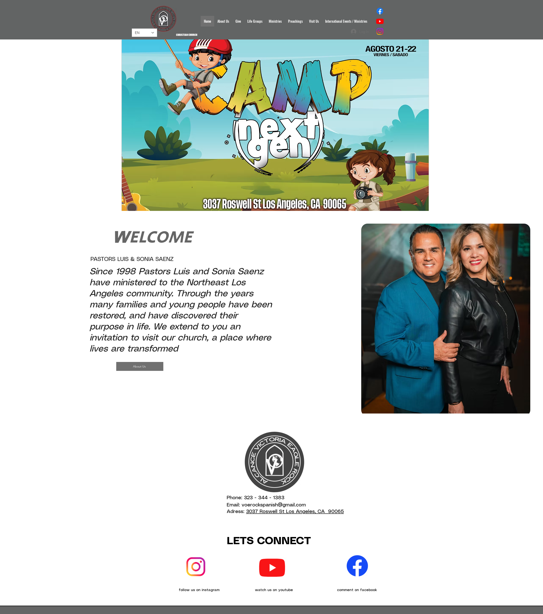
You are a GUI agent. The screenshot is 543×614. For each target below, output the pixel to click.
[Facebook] (379, 11)
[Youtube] (379, 21)
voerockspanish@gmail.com (274, 505)
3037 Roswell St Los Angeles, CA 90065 (295, 511)
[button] (275, 125)
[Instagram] (379, 31)
